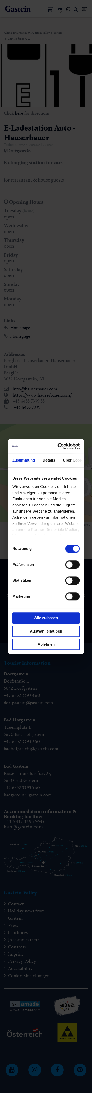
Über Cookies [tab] (75, 460)
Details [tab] (49, 460)
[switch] (72, 564)
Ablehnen (46, 644)
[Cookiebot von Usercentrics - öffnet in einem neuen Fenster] (60, 446)
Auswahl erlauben (46, 631)
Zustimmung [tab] (23, 460)
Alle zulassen (46, 618)
